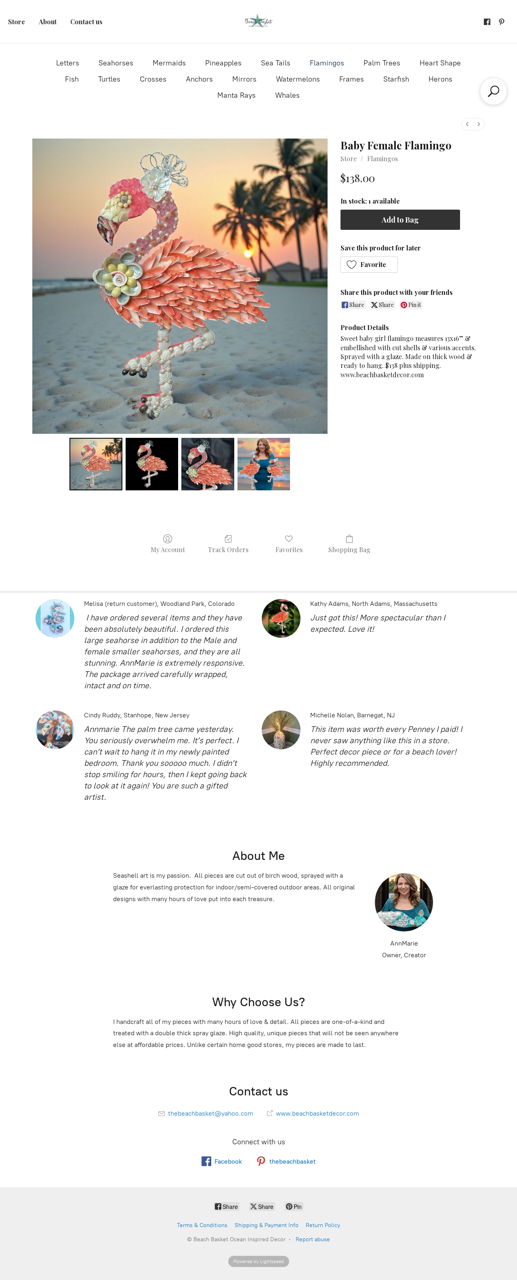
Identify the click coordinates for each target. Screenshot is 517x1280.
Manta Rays (236, 95)
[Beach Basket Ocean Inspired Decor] (258, 21)
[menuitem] (467, 124)
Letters (67, 63)
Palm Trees (382, 63)
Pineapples (223, 63)
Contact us (86, 21)
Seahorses (116, 63)
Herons (440, 79)
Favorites (289, 549)
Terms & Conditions (202, 1225)
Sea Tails (275, 63)
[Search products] (493, 91)
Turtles (109, 79)
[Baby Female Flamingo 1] (152, 464)
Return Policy (323, 1225)
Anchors (199, 79)
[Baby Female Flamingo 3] (263, 464)
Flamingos (327, 63)
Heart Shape (440, 63)
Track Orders (228, 549)
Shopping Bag (349, 549)
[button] (369, 264)
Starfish (396, 79)
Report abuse (313, 1239)
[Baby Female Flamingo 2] (207, 464)
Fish (72, 79)
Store (16, 21)
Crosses (153, 79)
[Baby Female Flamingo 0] (95, 464)
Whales (287, 95)
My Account (168, 549)
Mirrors (244, 79)
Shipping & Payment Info (266, 1225)
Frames (351, 79)
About (48, 21)
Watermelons (298, 79)
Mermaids (169, 63)
